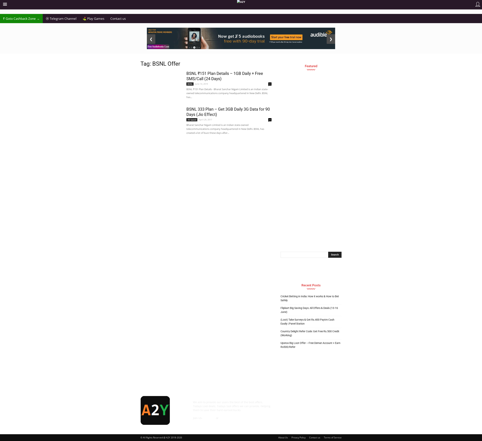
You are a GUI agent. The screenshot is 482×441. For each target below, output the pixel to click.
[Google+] (294, 405)
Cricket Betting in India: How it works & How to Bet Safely (310, 298)
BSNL (190, 84)
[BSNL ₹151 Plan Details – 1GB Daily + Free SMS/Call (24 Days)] (161, 84)
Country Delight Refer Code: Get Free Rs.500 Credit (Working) (310, 333)
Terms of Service (333, 437)
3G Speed (192, 119)
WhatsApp (225, 418)
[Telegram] (315, 405)
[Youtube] (335, 405)
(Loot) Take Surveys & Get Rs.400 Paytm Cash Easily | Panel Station (307, 321)
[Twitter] (325, 405)
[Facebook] (284, 405)
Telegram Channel (61, 18)
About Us (283, 437)
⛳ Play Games (93, 18)
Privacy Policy (298, 437)
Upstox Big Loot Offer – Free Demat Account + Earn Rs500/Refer (310, 344)
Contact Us (200, 422)
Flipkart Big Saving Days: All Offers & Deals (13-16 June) (309, 309)
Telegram (209, 418)
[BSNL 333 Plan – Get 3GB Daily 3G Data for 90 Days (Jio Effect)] (161, 119)
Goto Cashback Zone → (21, 18)
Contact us (118, 18)
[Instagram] (304, 405)
